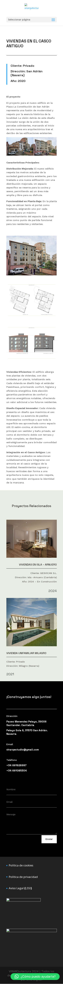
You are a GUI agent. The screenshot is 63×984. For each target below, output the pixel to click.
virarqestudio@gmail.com (22, 749)
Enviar (49, 839)
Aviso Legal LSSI (20, 888)
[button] (35, 976)
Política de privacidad (23, 877)
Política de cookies (21, 865)
